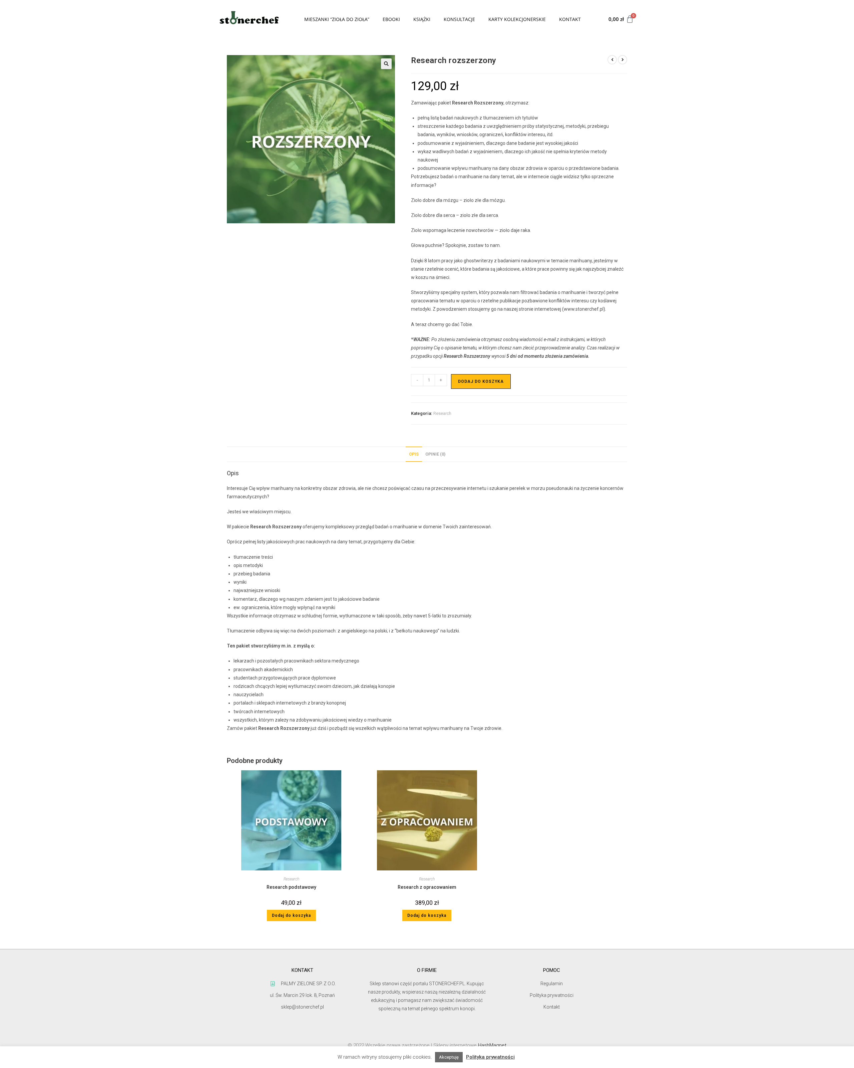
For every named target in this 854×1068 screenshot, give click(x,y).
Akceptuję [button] (449, 1057)
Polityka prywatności (490, 1057)
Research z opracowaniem (427, 887)
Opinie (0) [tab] (435, 454)
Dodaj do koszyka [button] (291, 915)
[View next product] (622, 59)
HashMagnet (492, 1045)
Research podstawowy (291, 887)
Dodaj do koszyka (481, 381)
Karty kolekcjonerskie (517, 19)
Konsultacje (459, 19)
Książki (421, 19)
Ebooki (391, 19)
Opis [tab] (414, 454)
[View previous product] (612, 59)
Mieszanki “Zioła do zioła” (336, 19)
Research (442, 413)
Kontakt (570, 19)
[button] (386, 63)
